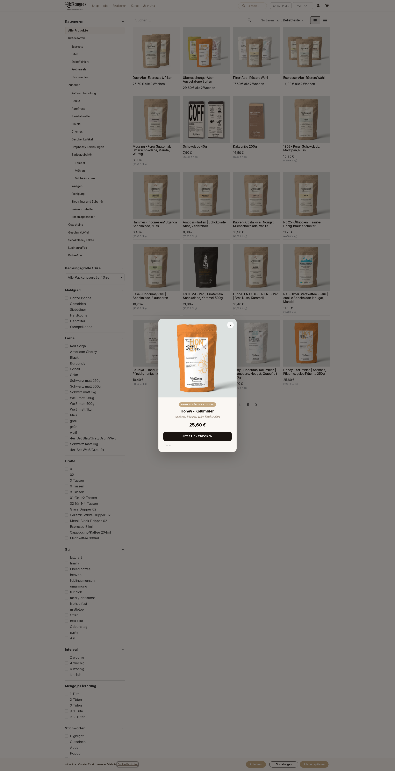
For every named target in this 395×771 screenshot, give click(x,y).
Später (168, 445)
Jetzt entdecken (197, 436)
